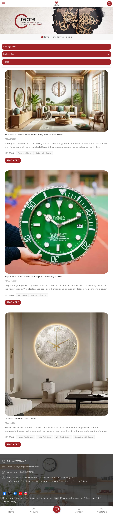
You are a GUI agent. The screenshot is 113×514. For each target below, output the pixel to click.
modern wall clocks (43, 153)
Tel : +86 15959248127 (16, 461)
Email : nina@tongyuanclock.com (23, 467)
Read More (13, 160)
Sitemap (90, 498)
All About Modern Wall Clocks (20, 419)
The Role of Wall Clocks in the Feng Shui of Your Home (34, 135)
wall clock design (63, 437)
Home (46, 37)
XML (100, 498)
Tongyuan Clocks (24, 153)
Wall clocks (22, 295)
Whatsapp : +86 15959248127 (20, 472)
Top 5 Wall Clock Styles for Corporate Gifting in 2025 (33, 276)
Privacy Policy (9, 502)
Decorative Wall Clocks (84, 437)
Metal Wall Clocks (44, 437)
